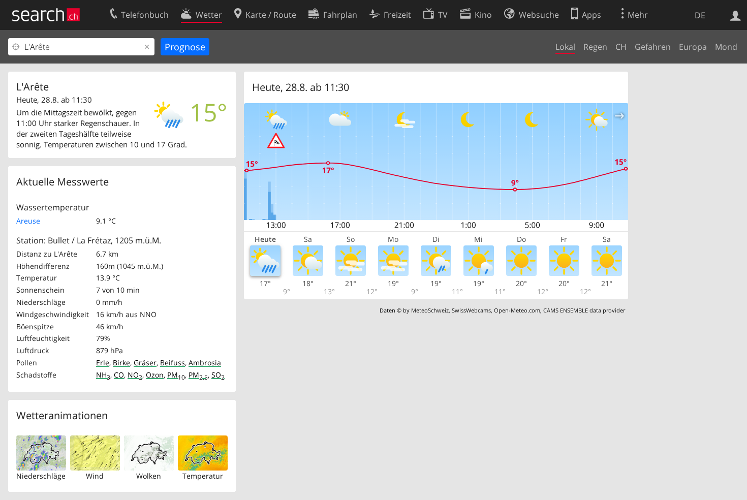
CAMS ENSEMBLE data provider (584, 310)
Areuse (28, 221)
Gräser (145, 362)
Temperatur (202, 476)
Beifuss (172, 362)
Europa (693, 46)
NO (135, 375)
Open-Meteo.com (517, 310)
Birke (121, 362)
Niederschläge (41, 476)
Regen (595, 46)
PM (176, 375)
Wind (95, 476)
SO (218, 375)
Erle (102, 362)
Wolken (148, 476)
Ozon (155, 375)
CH (621, 46)
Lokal (565, 46)
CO (119, 375)
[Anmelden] (735, 14)
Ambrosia (205, 362)
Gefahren (653, 46)
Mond (726, 46)
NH (103, 375)
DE (700, 15)
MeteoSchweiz (430, 310)
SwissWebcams (471, 310)
